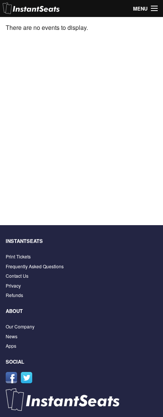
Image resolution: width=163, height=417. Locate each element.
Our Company (20, 326)
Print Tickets (18, 256)
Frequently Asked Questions (35, 266)
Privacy (13, 285)
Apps (11, 345)
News (11, 336)
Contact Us (17, 275)
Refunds (14, 295)
